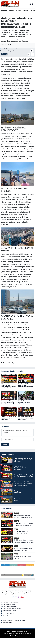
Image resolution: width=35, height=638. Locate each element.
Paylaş (5, 54)
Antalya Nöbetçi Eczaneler (10, 602)
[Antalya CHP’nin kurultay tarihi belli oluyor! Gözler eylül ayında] (26, 411)
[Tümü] (33, 508)
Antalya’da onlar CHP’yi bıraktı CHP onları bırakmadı (8, 418)
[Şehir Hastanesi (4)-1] (17, 236)
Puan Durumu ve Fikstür (9, 610)
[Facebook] (13, 597)
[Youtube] (22, 597)
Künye (23, 620)
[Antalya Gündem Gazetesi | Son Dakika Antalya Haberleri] (10, 4)
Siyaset (18, 10)
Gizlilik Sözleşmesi (8, 620)
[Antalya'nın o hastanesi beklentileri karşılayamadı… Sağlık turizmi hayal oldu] (17, 50)
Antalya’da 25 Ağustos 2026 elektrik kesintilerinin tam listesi (25, 385)
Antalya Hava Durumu (9, 604)
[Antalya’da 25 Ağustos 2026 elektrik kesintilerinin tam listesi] (26, 378)
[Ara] (30, 4)
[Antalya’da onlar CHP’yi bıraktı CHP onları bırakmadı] (9, 411)
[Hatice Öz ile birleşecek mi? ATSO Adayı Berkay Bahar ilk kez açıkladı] (9, 395)
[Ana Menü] (32, 4)
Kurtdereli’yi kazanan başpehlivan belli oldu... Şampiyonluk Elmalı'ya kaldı (23, 550)
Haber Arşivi (6, 615)
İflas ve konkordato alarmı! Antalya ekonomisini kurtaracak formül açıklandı (22, 516)
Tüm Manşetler (7, 612)
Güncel (11, 10)
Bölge (16, 554)
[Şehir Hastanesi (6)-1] (17, 301)
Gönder (5, 444)
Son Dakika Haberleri (9, 614)
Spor (15, 529)
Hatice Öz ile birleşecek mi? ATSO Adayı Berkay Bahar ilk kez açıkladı (8, 402)
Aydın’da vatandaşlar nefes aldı (22, 558)
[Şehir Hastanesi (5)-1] (17, 174)
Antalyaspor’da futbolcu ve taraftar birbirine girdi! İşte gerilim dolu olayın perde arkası (23, 533)
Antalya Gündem (7, 622)
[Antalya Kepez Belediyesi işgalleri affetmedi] (26, 395)
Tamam (22, 635)
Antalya (4, 10)
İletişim (17, 620)
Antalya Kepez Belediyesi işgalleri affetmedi (24, 402)
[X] (16, 597)
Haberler (3, 15)
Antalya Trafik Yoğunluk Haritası (12, 608)
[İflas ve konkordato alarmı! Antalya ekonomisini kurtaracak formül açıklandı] (9, 378)
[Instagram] (19, 597)
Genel (32, 10)
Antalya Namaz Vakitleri (9, 606)
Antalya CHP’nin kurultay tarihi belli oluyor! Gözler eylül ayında (25, 418)
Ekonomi (26, 10)
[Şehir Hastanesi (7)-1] (17, 113)
